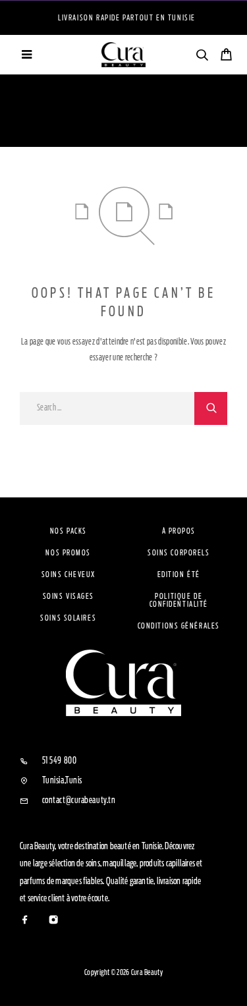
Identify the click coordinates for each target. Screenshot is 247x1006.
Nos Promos (68, 552)
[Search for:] (107, 408)
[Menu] (26, 54)
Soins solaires (68, 618)
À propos (179, 531)
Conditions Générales (179, 625)
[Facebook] (25, 921)
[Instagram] (54, 921)
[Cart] (226, 56)
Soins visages (68, 596)
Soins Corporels (178, 552)
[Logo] (124, 55)
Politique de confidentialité (179, 600)
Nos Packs (68, 531)
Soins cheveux (68, 574)
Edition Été (178, 574)
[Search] (202, 57)
